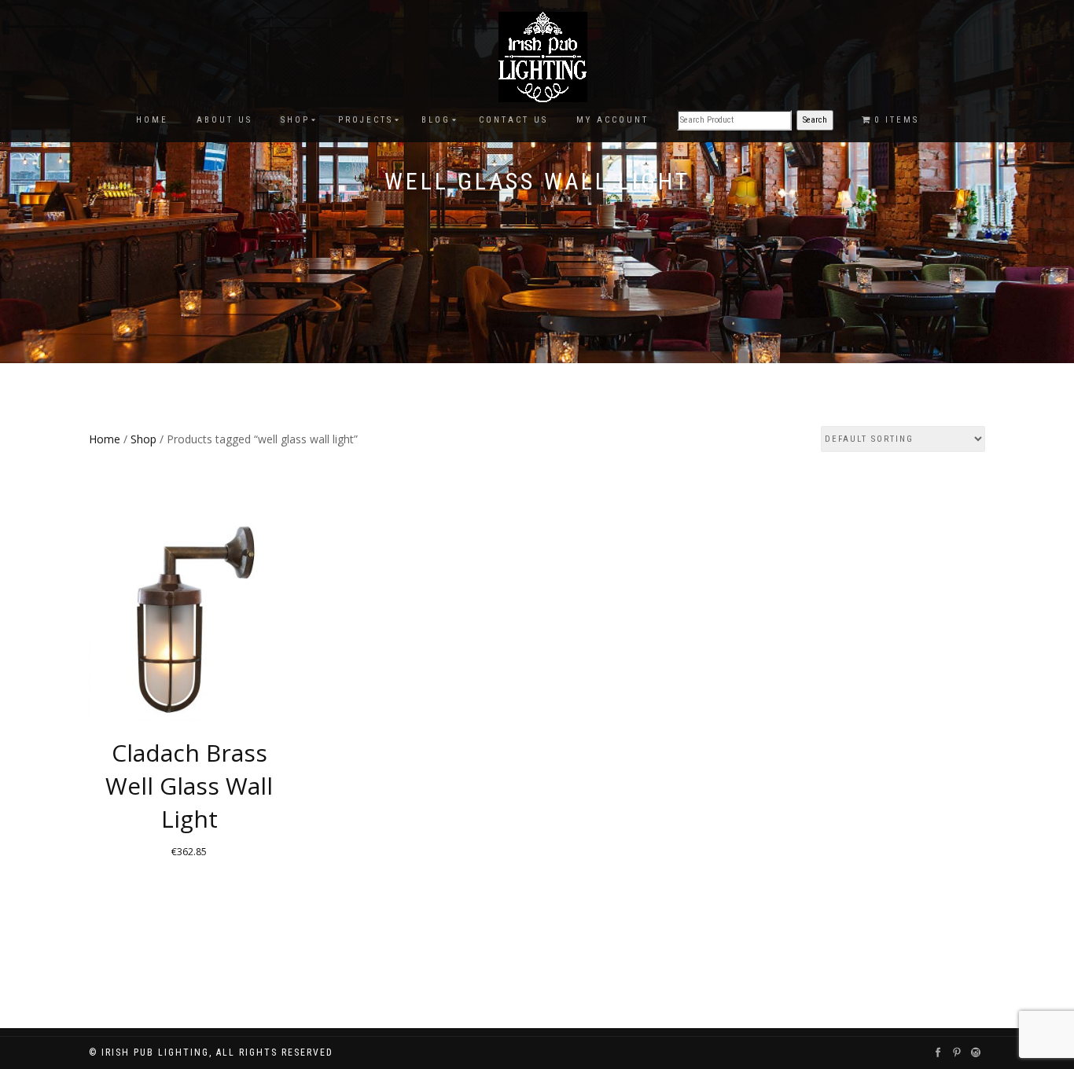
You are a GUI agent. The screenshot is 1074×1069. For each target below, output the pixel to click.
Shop (295, 120)
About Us (224, 120)
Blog (436, 120)
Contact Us (513, 120)
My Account (612, 120)
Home (152, 120)
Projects (365, 120)
